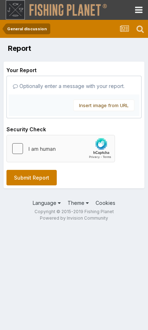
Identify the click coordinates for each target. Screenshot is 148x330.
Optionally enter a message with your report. (71, 86)
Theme (77, 203)
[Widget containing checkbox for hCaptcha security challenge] (60, 148)
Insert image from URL (104, 105)
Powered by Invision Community (74, 218)
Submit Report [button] (31, 178)
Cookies (105, 203)
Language (45, 203)
